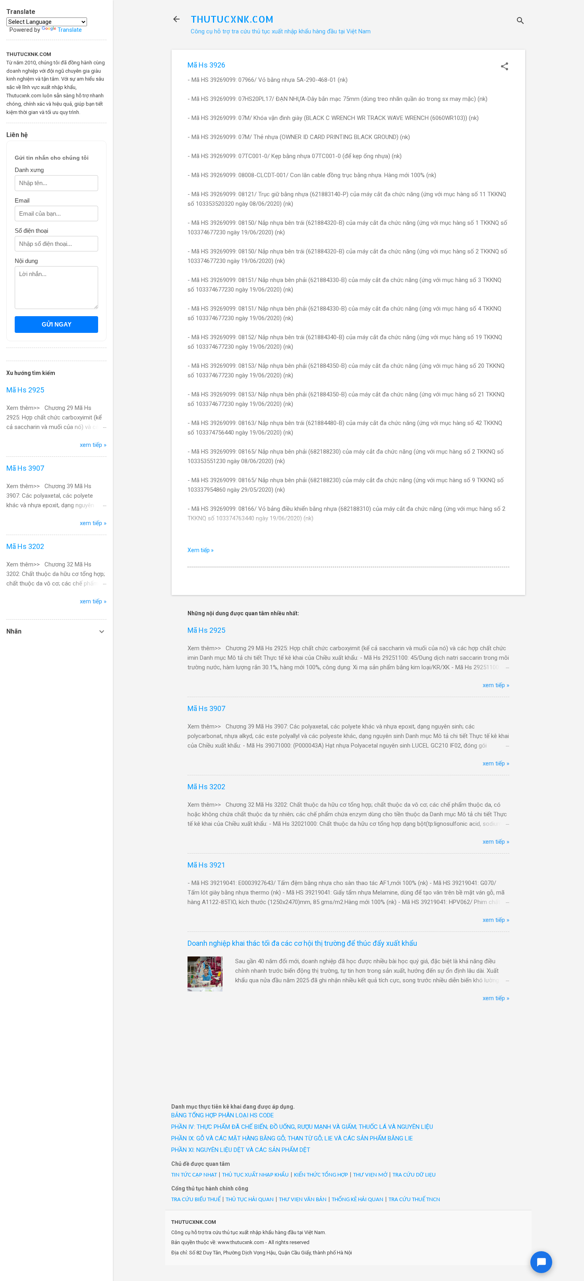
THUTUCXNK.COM (232, 19)
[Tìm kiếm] (520, 22)
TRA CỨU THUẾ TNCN (414, 1200)
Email (22, 200)
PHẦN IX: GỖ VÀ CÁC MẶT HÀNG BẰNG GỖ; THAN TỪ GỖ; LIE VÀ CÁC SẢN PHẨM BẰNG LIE (292, 1138)
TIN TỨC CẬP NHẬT (194, 1175)
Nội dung (26, 260)
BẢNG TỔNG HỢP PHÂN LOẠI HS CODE (222, 1115)
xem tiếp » (496, 685)
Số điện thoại (31, 230)
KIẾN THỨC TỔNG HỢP (321, 1175)
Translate (70, 29)
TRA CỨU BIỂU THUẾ (195, 1200)
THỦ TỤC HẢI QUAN (250, 1200)
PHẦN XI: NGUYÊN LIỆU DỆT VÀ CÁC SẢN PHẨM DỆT (240, 1149)
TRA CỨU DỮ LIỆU (414, 1175)
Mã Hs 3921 (206, 865)
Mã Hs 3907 (206, 708)
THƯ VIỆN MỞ (370, 1175)
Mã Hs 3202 (206, 787)
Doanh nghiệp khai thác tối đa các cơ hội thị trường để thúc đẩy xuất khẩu (302, 943)
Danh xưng (29, 169)
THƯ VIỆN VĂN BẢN (303, 1200)
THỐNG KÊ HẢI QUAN (357, 1200)
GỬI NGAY (57, 324)
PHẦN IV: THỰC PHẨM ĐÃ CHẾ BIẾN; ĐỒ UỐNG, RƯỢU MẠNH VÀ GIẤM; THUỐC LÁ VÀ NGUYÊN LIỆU (302, 1126)
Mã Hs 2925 (206, 630)
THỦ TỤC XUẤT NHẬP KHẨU (255, 1175)
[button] (504, 67)
